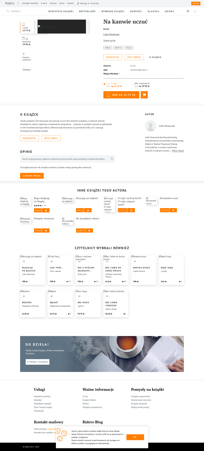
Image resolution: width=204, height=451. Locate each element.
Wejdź (196, 3)
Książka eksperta (139, 403)
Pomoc (70, 3)
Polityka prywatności (92, 407)
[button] (25, 11)
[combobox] (25, 11)
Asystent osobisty (42, 396)
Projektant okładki (42, 403)
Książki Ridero (89, 400)
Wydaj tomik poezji (140, 407)
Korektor (38, 400)
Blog (62, 3)
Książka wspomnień (140, 396)
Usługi (53, 3)
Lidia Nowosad (111, 34)
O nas (44, 3)
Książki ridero (30, 3)
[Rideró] (10, 3)
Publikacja (39, 410)
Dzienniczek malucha (141, 400)
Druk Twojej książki (43, 407)
